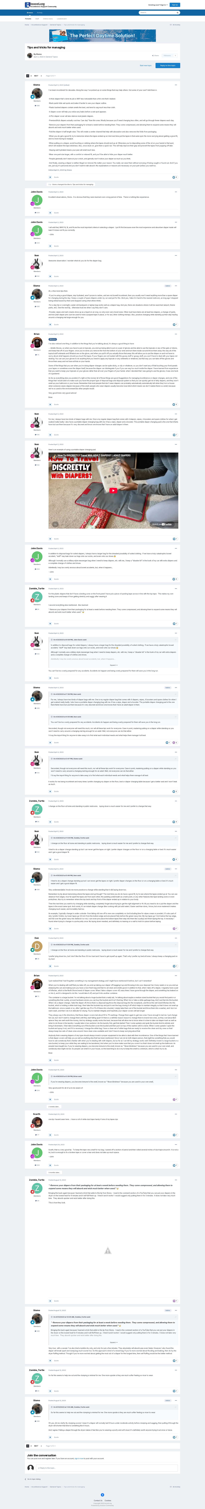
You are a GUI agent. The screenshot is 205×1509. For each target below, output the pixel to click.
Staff (37, 19)
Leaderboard (62, 19)
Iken (37, 255)
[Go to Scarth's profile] (37, 1122)
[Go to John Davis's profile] (37, 200)
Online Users (48, 19)
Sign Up (175, 5)
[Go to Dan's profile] (37, 946)
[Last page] (41, 75)
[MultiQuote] (50, 177)
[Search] (177, 13)
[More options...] (176, 85)
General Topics (52, 57)
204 (38, 212)
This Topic (168, 12)
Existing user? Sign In (158, 5)
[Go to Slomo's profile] (29, 55)
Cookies (108, 1500)
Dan (37, 938)
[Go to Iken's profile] (37, 263)
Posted (56, 85)
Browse (30, 13)
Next (36, 76)
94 (38, 609)
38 (38, 959)
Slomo (39, 54)
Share (156, 55)
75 (38, 355)
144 (37, 276)
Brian (37, 334)
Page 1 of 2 (50, 76)
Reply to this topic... (47, 1468)
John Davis (36, 192)
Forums (28, 19)
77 (38, 1135)
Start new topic (146, 65)
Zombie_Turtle (36, 588)
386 (38, 106)
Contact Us (98, 1500)
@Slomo (53, 339)
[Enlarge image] (108, 1250)
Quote (56, 177)
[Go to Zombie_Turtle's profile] (37, 597)
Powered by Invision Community (102, 1505)
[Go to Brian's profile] (37, 342)
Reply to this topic (167, 65)
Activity (39, 13)
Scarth (36, 1114)
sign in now (79, 1458)
